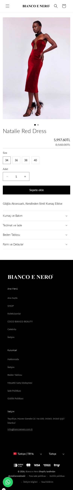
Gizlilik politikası (57, 476)
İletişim (10, 337)
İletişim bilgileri (30, 482)
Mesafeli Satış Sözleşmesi (19, 382)
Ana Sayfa (12, 297)
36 (16, 160)
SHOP (10, 305)
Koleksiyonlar (14, 313)
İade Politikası (14, 390)
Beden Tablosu (14, 374)
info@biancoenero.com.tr (20, 429)
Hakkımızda (13, 359)
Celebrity (11, 329)
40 (35, 160)
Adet (5, 169)
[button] (7, 6)
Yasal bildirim (47, 482)
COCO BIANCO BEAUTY (20, 321)
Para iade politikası (37, 476)
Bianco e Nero (32, 471)
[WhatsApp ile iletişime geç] (8, 482)
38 (25, 160)
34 (6, 160)
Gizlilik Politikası (15, 398)
